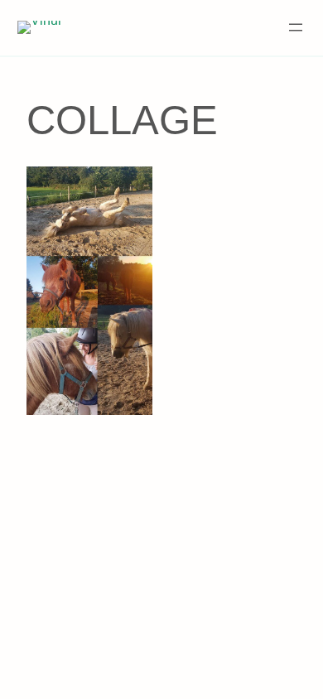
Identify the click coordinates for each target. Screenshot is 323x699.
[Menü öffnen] (296, 27)
